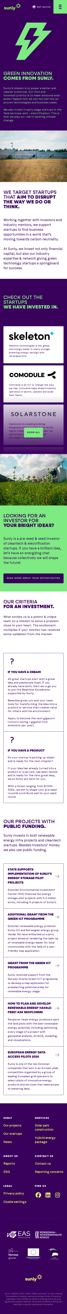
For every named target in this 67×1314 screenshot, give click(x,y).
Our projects (12, 1125)
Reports (9, 1163)
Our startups (12, 1133)
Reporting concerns (49, 1172)
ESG (6, 1172)
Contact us (43, 1163)
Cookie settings (14, 1202)
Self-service (44, 7)
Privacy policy (13, 1193)
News (7, 1142)
